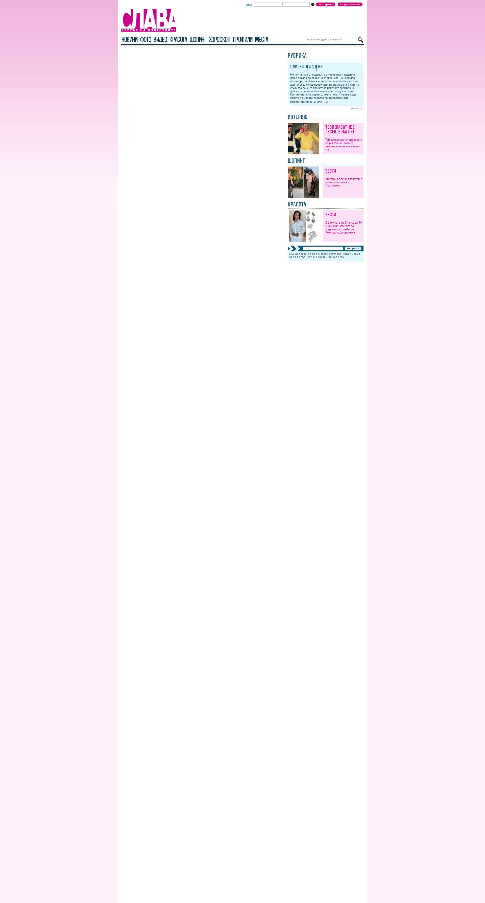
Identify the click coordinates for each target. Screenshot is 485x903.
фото (145, 39)
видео (160, 39)
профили (242, 39)
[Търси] (360, 40)
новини (129, 39)
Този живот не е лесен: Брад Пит (340, 129)
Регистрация (326, 4)
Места (261, 39)
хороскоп (219, 39)
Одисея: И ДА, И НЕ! (306, 66)
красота (178, 39)
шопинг (197, 39)
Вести (330, 171)
